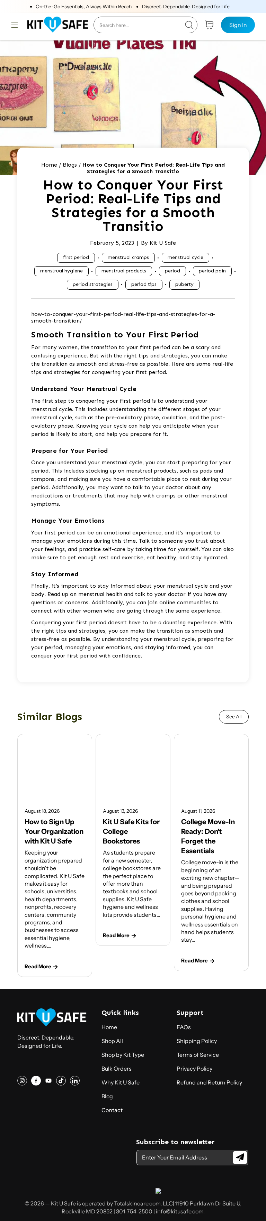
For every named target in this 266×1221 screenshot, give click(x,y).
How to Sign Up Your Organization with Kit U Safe (54, 831)
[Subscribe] (240, 1157)
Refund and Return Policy (209, 1082)
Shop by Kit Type (122, 1054)
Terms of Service (198, 1054)
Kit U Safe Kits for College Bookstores (131, 831)
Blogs (70, 164)
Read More (38, 966)
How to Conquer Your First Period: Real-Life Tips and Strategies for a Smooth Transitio (153, 168)
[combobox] (145, 25)
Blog (107, 1096)
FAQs (184, 1027)
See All (233, 717)
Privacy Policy (194, 1068)
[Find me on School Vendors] (158, 1191)
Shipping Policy (197, 1040)
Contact (112, 1110)
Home (49, 164)
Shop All (112, 1040)
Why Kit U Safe (120, 1082)
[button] (14, 24)
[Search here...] (189, 24)
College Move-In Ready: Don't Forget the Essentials (208, 836)
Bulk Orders (116, 1068)
